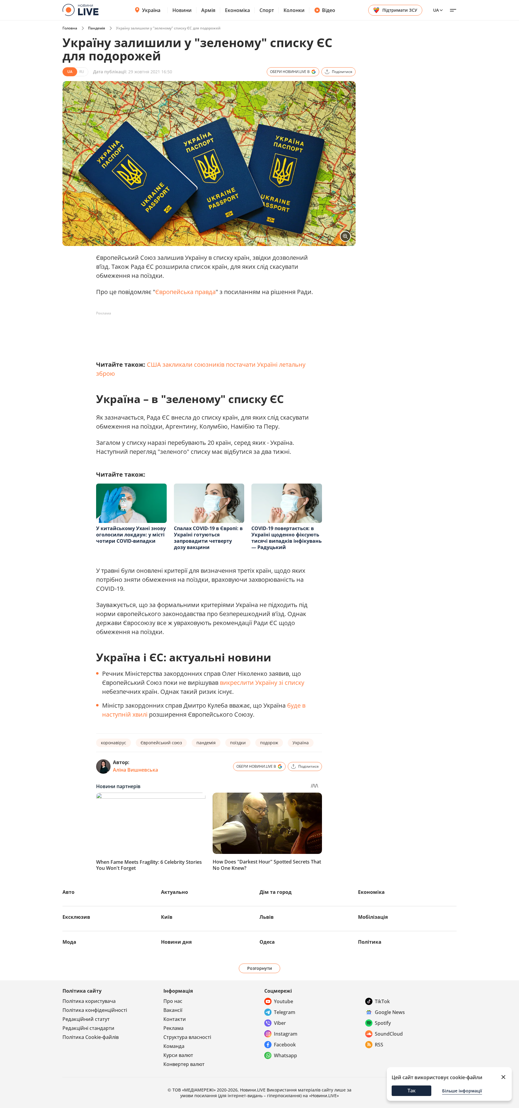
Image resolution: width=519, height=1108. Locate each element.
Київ (166, 917)
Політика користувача (89, 1001)
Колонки (294, 10)
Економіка (237, 10)
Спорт (267, 10)
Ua (436, 10)
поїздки (238, 742)
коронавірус (113, 742)
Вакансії (172, 1010)
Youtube (283, 1001)
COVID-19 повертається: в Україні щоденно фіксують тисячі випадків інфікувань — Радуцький (286, 538)
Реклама (173, 1028)
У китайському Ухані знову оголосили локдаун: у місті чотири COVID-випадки (131, 534)
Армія (208, 10)
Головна (69, 28)
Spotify (383, 1023)
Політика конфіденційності (94, 1010)
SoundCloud (389, 1034)
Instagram (285, 1034)
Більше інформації (462, 1091)
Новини (182, 10)
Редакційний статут (86, 1019)
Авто (68, 892)
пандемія (206, 742)
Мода (69, 942)
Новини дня (176, 942)
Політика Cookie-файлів (90, 1037)
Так (412, 1090)
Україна (151, 10)
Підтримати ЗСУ (399, 10)
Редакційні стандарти (88, 1028)
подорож (269, 742)
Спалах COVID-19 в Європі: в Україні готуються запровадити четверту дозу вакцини (208, 538)
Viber (280, 1023)
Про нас (172, 1001)
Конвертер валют (184, 1064)
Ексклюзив (76, 917)
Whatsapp (285, 1055)
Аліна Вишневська (135, 769)
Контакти (174, 1019)
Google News (390, 1012)
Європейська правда (185, 292)
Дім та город (276, 892)
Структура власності (187, 1037)
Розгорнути (259, 968)
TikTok (382, 1001)
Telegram (284, 1012)
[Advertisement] (205, 331)
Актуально (174, 892)
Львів (267, 917)
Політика (369, 942)
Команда (173, 1046)
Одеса (267, 942)
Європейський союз (161, 742)
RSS (379, 1044)
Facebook (285, 1044)
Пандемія (96, 28)
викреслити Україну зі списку (262, 682)
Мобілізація (373, 917)
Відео (328, 10)
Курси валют (178, 1055)
